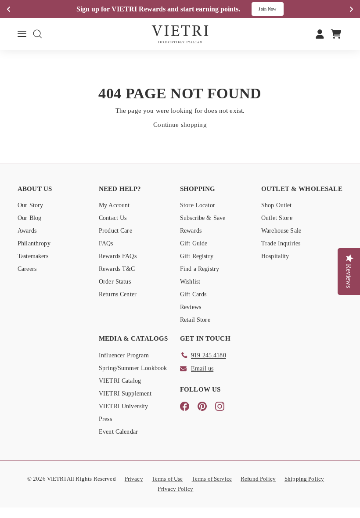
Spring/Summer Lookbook (133, 368)
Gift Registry (196, 256)
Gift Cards (193, 294)
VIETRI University (123, 406)
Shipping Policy (304, 478)
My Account (114, 205)
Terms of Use (167, 478)
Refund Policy (258, 478)
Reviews (190, 307)
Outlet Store (276, 218)
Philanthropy (34, 243)
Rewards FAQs (118, 256)
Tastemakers (33, 256)
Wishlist (190, 281)
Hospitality (275, 256)
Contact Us (113, 218)
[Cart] (336, 34)
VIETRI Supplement (125, 393)
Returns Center (118, 294)
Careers (27, 269)
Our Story (30, 205)
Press (105, 419)
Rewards (191, 230)
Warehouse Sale (281, 230)
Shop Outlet (276, 205)
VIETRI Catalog (120, 381)
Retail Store (195, 320)
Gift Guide (194, 243)
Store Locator (197, 205)
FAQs (106, 243)
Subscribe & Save (202, 218)
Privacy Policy (175, 489)
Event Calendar (118, 431)
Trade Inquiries (280, 243)
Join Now (267, 9)
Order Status (115, 281)
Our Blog (29, 218)
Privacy (134, 478)
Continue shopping (180, 124)
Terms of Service (212, 478)
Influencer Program (124, 355)
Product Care (115, 230)
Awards (27, 230)
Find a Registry (199, 269)
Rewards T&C (117, 269)
